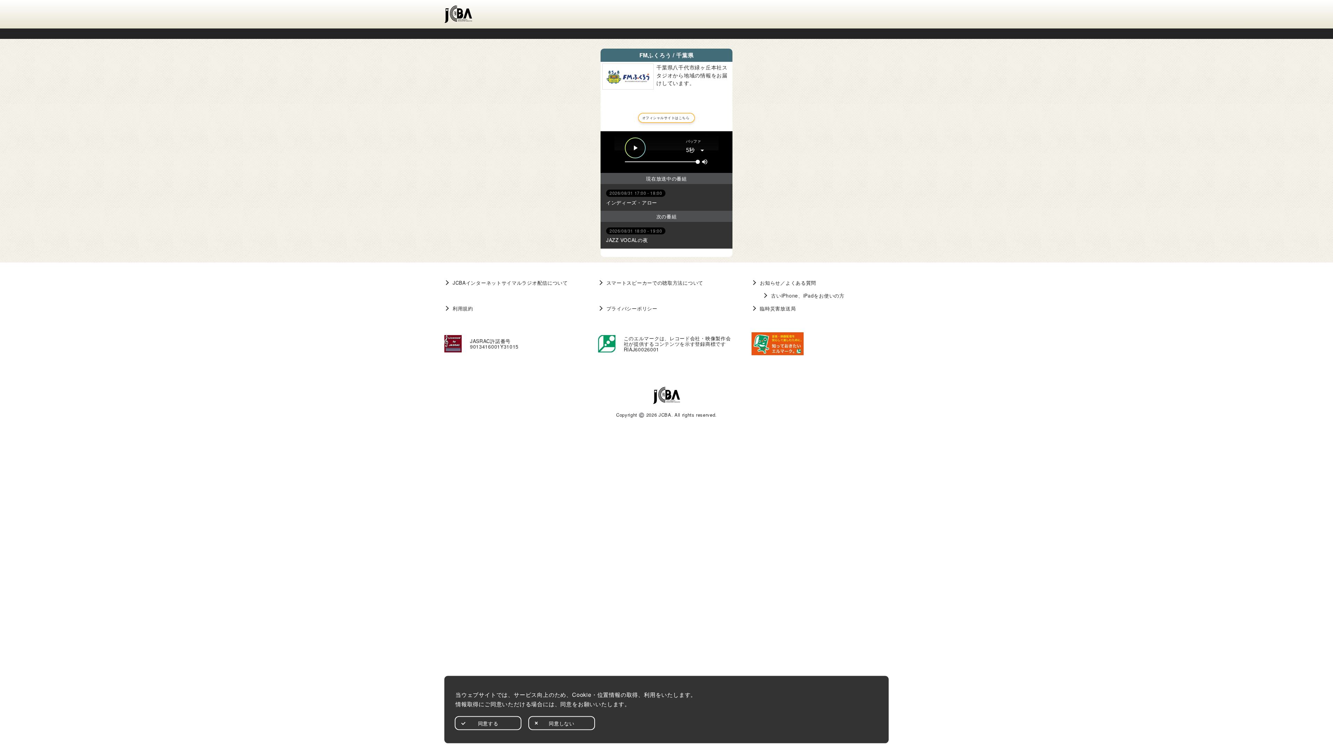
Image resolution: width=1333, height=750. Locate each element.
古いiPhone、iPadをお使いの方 (807, 295)
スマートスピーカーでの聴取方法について (654, 282)
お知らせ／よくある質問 (788, 282)
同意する (488, 722)
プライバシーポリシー (631, 308)
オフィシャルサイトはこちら (666, 117)
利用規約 (463, 308)
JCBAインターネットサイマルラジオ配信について (510, 282)
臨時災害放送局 (778, 308)
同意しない (562, 722)
